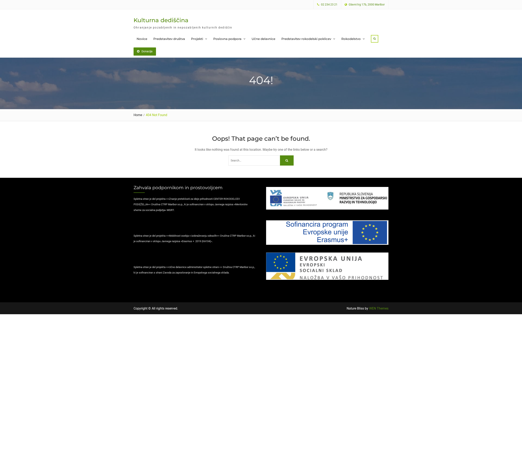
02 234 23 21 (329, 4)
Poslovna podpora (227, 39)
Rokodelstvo (351, 39)
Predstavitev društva (169, 39)
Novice (142, 39)
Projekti (197, 39)
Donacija (147, 51)
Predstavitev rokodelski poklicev (306, 39)
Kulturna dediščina (161, 20)
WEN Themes (378, 308)
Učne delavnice (263, 39)
